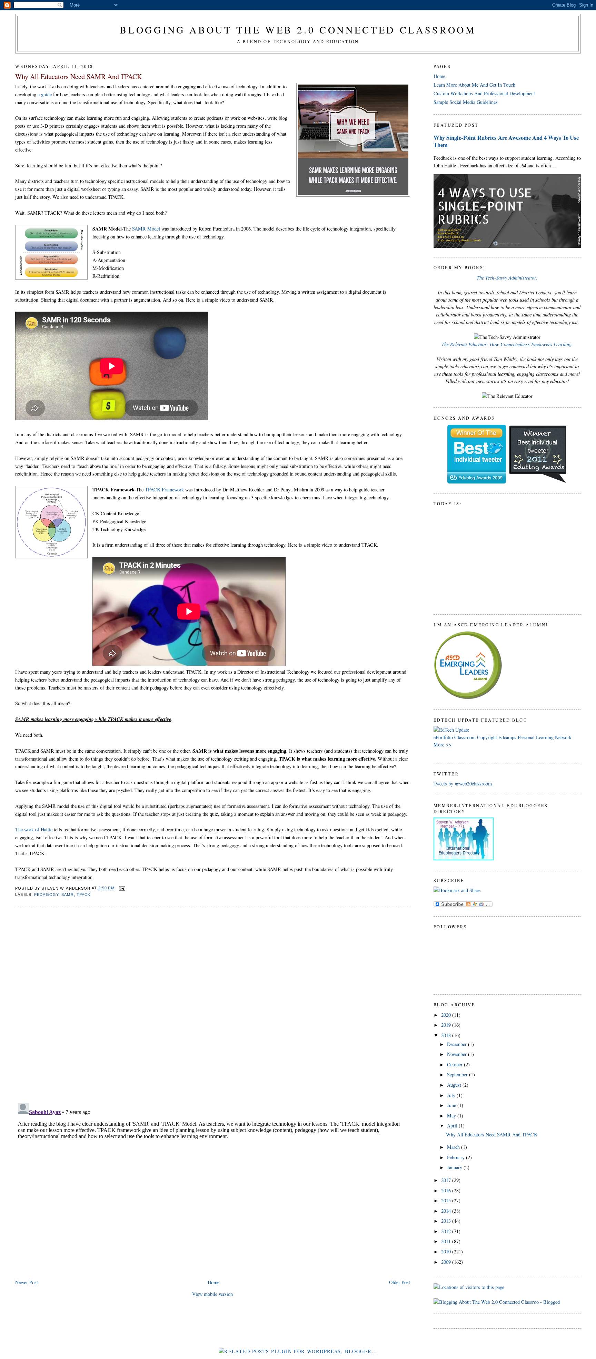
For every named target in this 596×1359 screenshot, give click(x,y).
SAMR (67, 894)
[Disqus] (212, 1002)
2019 (446, 1024)
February (456, 1157)
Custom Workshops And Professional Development (484, 93)
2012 (446, 1231)
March (454, 1147)
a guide (45, 94)
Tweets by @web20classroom (463, 783)
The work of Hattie (33, 829)
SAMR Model (146, 228)
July (452, 1095)
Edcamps (507, 737)
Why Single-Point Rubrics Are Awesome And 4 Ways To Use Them (506, 141)
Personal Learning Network (545, 737)
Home (213, 1282)
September (458, 1074)
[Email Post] (121, 888)
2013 (446, 1221)
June (452, 1105)
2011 (446, 1241)
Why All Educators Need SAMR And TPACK (78, 76)
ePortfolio (443, 737)
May (452, 1115)
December (457, 1044)
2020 (446, 1014)
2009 (446, 1262)
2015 (446, 1200)
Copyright (487, 737)
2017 (446, 1180)
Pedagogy (46, 894)
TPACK (84, 894)
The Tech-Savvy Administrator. (507, 277)
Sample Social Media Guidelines (466, 102)
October (455, 1064)
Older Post (399, 1282)
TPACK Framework (164, 489)
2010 (446, 1251)
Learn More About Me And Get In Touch (474, 84)
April (453, 1125)
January (455, 1167)
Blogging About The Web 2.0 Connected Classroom (298, 29)
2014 (446, 1211)
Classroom (465, 737)
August (455, 1085)
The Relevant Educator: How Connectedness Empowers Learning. (507, 344)
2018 (446, 1035)
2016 (446, 1190)
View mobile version (212, 1294)
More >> (442, 744)
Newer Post (26, 1282)
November (457, 1054)
